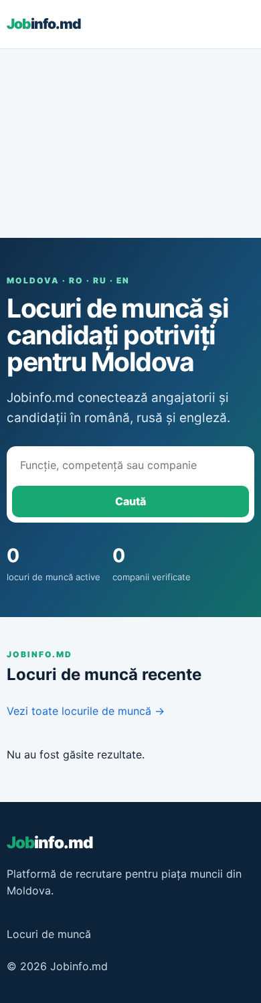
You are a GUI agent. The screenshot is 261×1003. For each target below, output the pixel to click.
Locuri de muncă (49, 934)
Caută (130, 501)
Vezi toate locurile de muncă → (86, 711)
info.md (44, 23)
